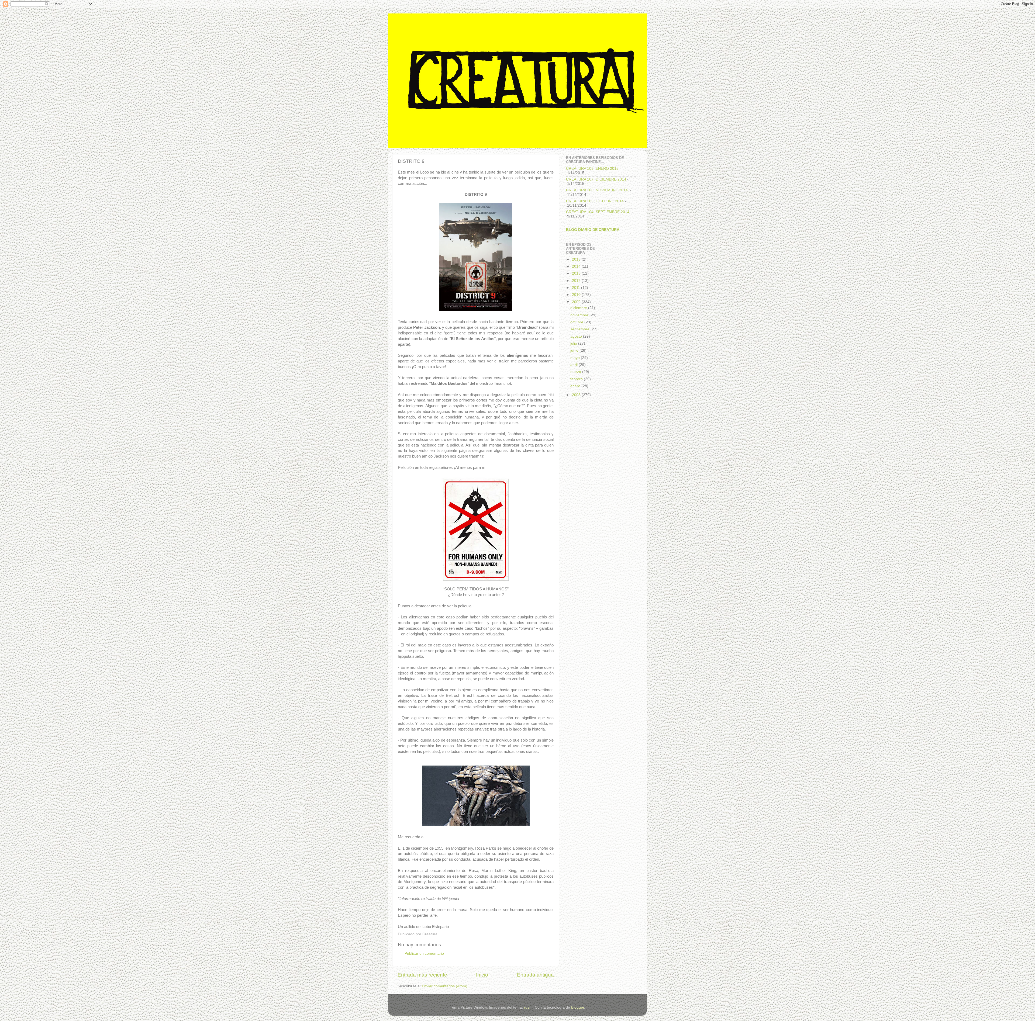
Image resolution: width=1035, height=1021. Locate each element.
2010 (577, 295)
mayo (575, 358)
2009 (577, 302)
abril (574, 365)
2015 (577, 259)
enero (575, 386)
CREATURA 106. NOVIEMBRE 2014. (597, 190)
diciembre (579, 308)
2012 (577, 281)
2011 (576, 288)
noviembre (579, 315)
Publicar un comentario (424, 953)
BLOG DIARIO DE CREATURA (592, 230)
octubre (577, 322)
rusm (528, 1007)
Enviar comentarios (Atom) (444, 986)
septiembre (580, 329)
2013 (577, 273)
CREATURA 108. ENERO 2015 (592, 169)
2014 (577, 266)
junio (574, 350)
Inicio (482, 975)
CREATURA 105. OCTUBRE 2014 (595, 201)
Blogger (577, 1007)
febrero (577, 379)
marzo (576, 372)
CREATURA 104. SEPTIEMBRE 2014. (598, 212)
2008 (577, 395)
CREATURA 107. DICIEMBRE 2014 (596, 179)
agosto (576, 336)
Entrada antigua (535, 975)
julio (574, 343)
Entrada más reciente (422, 975)
